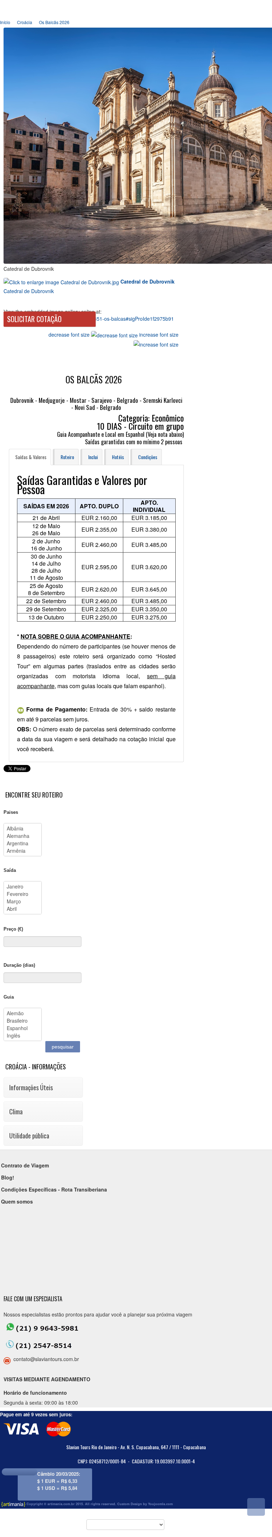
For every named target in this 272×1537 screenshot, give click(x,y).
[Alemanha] (22, 836)
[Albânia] (22, 828)
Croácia (24, 22)
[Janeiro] (22, 886)
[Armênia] (22, 851)
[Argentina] (22, 843)
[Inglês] (22, 1035)
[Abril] (22, 909)
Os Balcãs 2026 (54, 22)
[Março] (22, 901)
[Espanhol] (22, 1028)
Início (5, 22)
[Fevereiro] (22, 894)
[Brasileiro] (22, 1020)
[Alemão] (22, 1013)
